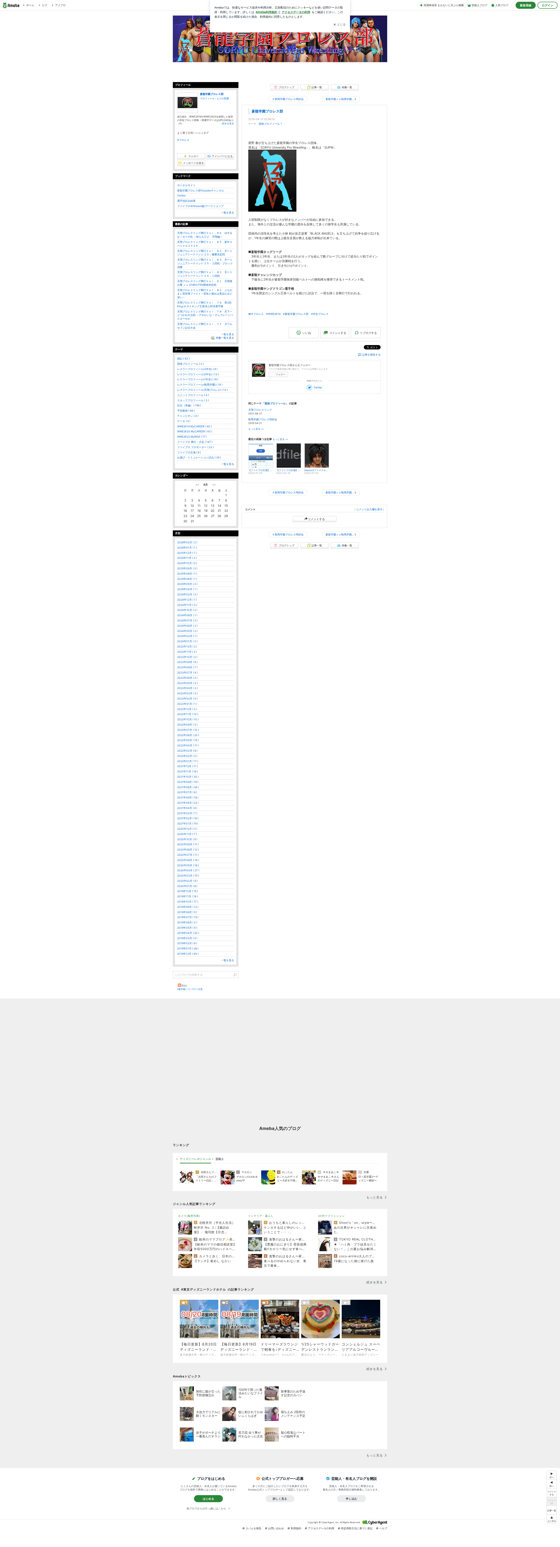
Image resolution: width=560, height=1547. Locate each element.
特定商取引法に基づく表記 (357, 1528)
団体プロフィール (269, 123)
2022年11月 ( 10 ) (187, 714)
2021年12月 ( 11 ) (187, 766)
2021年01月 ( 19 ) (187, 823)
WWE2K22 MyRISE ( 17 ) (192, 436)
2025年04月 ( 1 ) (187, 589)
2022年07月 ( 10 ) (188, 729)
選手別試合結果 (186, 200)
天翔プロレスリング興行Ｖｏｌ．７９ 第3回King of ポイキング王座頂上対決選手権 (204, 304)
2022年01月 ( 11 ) (187, 761)
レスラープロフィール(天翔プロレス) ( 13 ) (202, 389)
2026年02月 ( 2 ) (187, 542)
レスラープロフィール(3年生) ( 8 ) (197, 369)
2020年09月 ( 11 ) (188, 844)
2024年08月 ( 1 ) (187, 615)
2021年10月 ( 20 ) (188, 776)
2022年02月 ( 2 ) (187, 756)
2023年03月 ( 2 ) (187, 693)
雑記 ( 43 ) (183, 358)
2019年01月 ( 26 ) (187, 948)
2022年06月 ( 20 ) (188, 735)
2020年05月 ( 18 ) (188, 865)
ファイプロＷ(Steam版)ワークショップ (200, 206)
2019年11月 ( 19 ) (187, 896)
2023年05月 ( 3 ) (187, 683)
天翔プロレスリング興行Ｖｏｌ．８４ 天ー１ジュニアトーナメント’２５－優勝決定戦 (204, 252)
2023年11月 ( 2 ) (187, 651)
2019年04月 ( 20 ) (188, 933)
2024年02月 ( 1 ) (187, 636)
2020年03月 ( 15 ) (188, 875)
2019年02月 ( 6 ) (187, 943)
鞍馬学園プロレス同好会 (262, 419)
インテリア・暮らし (261, 1215)
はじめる (208, 1498)
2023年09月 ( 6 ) (187, 662)
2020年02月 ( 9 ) (187, 880)
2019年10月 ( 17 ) (187, 901)
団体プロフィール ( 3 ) (190, 363)
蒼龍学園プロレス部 (267, 111)
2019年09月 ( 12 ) (187, 907)
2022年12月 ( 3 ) (187, 709)
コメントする (316, 519)
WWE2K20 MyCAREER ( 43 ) (194, 431)
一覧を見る (227, 212)
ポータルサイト (186, 185)
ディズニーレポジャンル (195, 1159)
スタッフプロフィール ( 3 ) (193, 400)
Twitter (318, 387)
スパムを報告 (253, 1528)
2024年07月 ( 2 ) (187, 620)
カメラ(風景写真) (189, 1215)
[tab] (195, 1159)
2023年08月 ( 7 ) (187, 667)
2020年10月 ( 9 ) (187, 839)
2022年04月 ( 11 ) (188, 745)
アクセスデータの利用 (321, 1528)
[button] (552, 1518)
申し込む (351, 1498)
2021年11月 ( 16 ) (187, 771)
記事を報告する (371, 354)
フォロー (280, 374)
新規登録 (525, 5)
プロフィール (207, 98)
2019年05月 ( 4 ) (187, 927)
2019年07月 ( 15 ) (187, 917)
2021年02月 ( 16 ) (187, 818)
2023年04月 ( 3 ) (187, 688)
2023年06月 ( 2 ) (187, 677)
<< (197, 484)
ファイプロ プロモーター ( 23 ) (195, 447)
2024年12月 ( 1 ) (187, 599)
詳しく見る (280, 1498)
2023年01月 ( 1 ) (187, 703)
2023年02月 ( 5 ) (187, 698)
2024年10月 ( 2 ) (187, 610)
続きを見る (228, 123)
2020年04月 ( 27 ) (188, 870)
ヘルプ (383, 1528)
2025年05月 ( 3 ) (187, 584)
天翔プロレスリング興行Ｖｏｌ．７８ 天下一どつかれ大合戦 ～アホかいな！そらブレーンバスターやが (205, 315)
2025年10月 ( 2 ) (187, 563)
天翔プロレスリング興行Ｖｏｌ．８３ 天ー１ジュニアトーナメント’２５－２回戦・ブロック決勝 (205, 263)
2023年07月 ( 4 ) (187, 672)
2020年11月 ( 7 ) (187, 834)
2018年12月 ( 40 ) (188, 953)
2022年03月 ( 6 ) (187, 750)
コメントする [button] (337, 333)
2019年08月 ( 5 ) (187, 912)
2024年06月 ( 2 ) (187, 625)
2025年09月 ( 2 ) (187, 568)
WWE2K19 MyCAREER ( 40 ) (194, 426)
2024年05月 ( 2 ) (187, 631)
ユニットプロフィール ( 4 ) (193, 395)
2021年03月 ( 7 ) (187, 813)
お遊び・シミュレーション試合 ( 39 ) (199, 457)
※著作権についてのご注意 (190, 989)
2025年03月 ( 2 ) (187, 594)
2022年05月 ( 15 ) (188, 740)
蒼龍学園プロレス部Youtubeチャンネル (200, 190)
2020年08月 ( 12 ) (188, 849)
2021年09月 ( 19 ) (187, 782)
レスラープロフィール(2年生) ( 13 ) (198, 374)
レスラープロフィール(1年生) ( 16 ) (197, 379)
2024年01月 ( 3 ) (187, 641)
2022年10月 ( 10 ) (188, 719)
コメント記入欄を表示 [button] (369, 509)
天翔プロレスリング (260, 409)
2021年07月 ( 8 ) (187, 792)
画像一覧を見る (225, 338)
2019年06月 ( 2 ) (187, 922)
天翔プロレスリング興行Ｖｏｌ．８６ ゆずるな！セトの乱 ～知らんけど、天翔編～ (204, 234)
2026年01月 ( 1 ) (187, 547)
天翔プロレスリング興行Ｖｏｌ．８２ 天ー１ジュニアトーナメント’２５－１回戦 (204, 273)
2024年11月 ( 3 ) (187, 605)
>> (214, 484)
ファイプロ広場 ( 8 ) (189, 452)
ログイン (547, 5)
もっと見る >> (256, 429)
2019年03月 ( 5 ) (187, 938)
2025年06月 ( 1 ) (187, 579)
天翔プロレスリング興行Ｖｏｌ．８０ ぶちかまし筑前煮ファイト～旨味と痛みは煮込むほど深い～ (204, 293)
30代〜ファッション (331, 1215)
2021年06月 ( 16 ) (187, 797)
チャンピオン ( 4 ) (187, 415)
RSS (184, 985)
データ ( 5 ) (183, 421)
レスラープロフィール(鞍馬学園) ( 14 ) (199, 384)
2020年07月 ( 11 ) (188, 854)
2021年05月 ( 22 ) (188, 802)
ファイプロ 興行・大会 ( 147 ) (194, 442)
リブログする (368, 332)
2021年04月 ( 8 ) (187, 808)
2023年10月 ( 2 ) (187, 657)
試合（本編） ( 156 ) (189, 405)
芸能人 (219, 1159)
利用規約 (296, 1528)
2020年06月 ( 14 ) (188, 860)
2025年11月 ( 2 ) (187, 558)
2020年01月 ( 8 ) (187, 886)
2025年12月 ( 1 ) (187, 552)
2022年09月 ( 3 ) (187, 724)
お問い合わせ (276, 1528)
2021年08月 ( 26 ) (188, 787)
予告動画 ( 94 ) (186, 410)
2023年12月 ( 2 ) (187, 646)
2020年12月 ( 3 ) (187, 828)
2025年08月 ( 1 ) (187, 573)
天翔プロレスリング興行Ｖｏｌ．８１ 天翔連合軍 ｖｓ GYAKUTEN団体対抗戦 (204, 282)
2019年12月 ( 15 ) (187, 891)
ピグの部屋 (223, 98)
